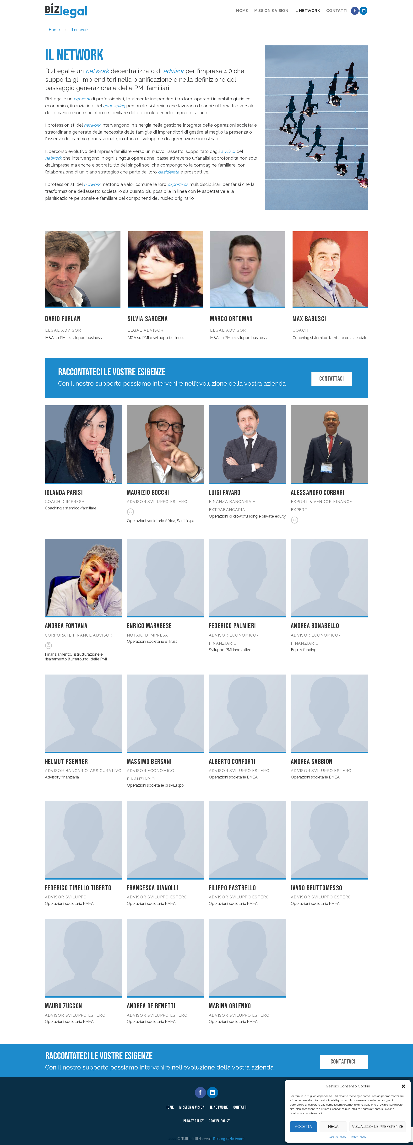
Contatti (337, 10)
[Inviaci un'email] (130, 511)
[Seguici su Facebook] (355, 11)
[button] (403, 1086)
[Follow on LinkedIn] (363, 11)
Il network (307, 10)
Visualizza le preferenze (377, 1126)
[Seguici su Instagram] (48, 645)
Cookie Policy (337, 1136)
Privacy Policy (357, 1136)
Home (242, 10)
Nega (333, 1126)
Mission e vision (271, 10)
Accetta (303, 1126)
